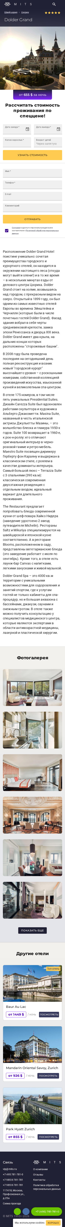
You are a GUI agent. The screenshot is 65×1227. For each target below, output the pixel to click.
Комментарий (12, 205)
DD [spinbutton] (7, 130)
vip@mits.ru (10, 1169)
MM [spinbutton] (12, 130)
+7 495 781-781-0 (13, 1174)
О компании (40, 1169)
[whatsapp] (17, 1211)
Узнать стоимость (32, 155)
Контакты (39, 1179)
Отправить (32, 219)
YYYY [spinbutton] (19, 130)
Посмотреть (49, 1014)
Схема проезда (12, 1203)
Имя (8, 171)
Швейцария (10, 12)
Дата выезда (43, 127)
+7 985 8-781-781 (13, 1179)
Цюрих (25, 12)
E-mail (8, 194)
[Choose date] (27, 129)
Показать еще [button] (32, 930)
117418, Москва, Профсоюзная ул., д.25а (14, 1194)
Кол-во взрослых (14, 140)
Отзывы (38, 1174)
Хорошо (53, 1223)
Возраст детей (43, 140)
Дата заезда (12, 127)
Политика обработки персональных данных (47, 1187)
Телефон (10, 182)
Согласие (16, 228)
